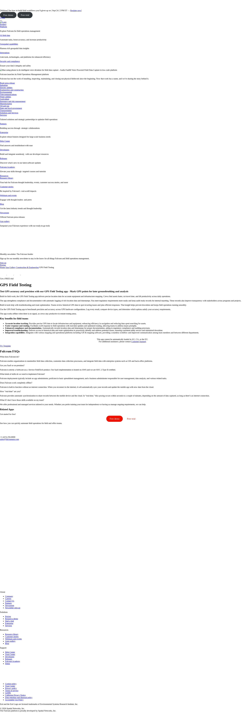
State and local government (11, 108)
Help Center (5, 141)
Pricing (8, 616)
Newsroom (4, 213)
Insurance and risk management (12, 101)
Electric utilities (6, 88)
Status (7, 664)
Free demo (8, 15)
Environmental (6, 92)
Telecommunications (8, 94)
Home (2, 267)
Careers (8, 599)
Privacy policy (11, 688)
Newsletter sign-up (12, 608)
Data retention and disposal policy (18, 697)
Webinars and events (8, 195)
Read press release (7, 83)
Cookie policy (10, 684)
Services (3, 115)
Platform (3, 27)
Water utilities (5, 97)
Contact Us (9, 601)
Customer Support (138, 341)
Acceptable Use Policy (14, 700)
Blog (2, 204)
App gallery (5, 221)
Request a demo (11, 619)
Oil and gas (4, 106)
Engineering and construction (12, 90)
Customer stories (6, 187)
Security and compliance (10, 61)
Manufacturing (6, 104)
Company (9, 596)
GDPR (8, 693)
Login (2, 17)
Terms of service (11, 691)
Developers (4, 150)
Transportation (6, 110)
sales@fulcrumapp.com (9, 439)
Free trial (25, 15)
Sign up (3, 263)
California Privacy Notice (15, 695)
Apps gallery (10, 641)
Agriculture (4, 99)
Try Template (5, 346)
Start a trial (9, 621)
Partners (3, 124)
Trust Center (10, 654)
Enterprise (4, 132)
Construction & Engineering (27, 267)
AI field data (5, 35)
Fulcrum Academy (7, 167)
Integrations (4, 53)
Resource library (6, 178)
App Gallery (10, 267)
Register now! (76, 10)
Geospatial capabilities (9, 44)
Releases (3, 158)
